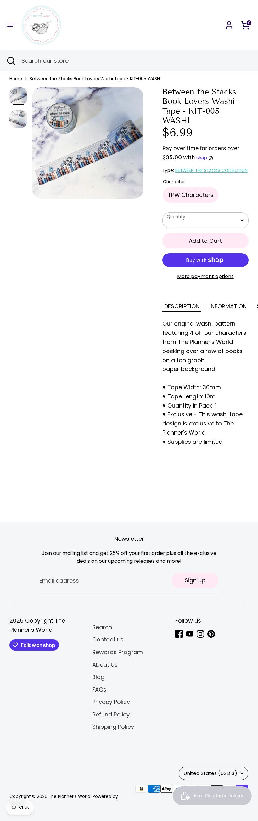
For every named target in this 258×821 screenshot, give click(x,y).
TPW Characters (191, 195)
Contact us (108, 639)
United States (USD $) (210, 773)
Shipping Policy (113, 727)
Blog (98, 677)
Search (102, 627)
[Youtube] (190, 634)
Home (15, 79)
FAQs (99, 689)
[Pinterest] (211, 634)
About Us (105, 665)
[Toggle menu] (10, 25)
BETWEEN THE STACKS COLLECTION (211, 171)
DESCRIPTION (181, 306)
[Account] (229, 23)
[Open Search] (11, 61)
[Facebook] (179, 634)
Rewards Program (117, 652)
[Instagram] (200, 634)
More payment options (205, 276)
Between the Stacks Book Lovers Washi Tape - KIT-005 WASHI (95, 79)
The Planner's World (69, 797)
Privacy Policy (111, 702)
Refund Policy (111, 714)
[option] (87, 145)
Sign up (195, 580)
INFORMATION (228, 306)
